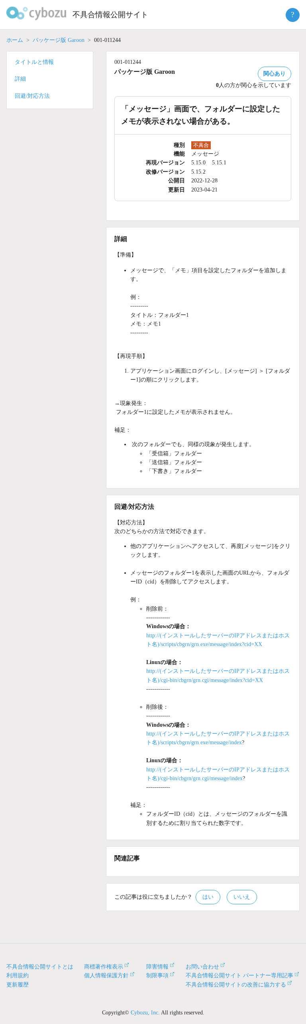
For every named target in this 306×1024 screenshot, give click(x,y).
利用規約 (17, 976)
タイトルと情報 (34, 62)
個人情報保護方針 (106, 976)
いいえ (241, 897)
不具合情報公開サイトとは (39, 967)
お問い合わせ (202, 967)
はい (208, 897)
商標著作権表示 (103, 967)
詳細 (20, 79)
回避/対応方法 (32, 96)
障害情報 (157, 967)
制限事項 (157, 976)
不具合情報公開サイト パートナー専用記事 (239, 976)
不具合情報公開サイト (110, 14)
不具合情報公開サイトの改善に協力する (236, 985)
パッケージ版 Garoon (58, 40)
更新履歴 (17, 985)
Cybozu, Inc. (145, 1013)
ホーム (14, 40)
